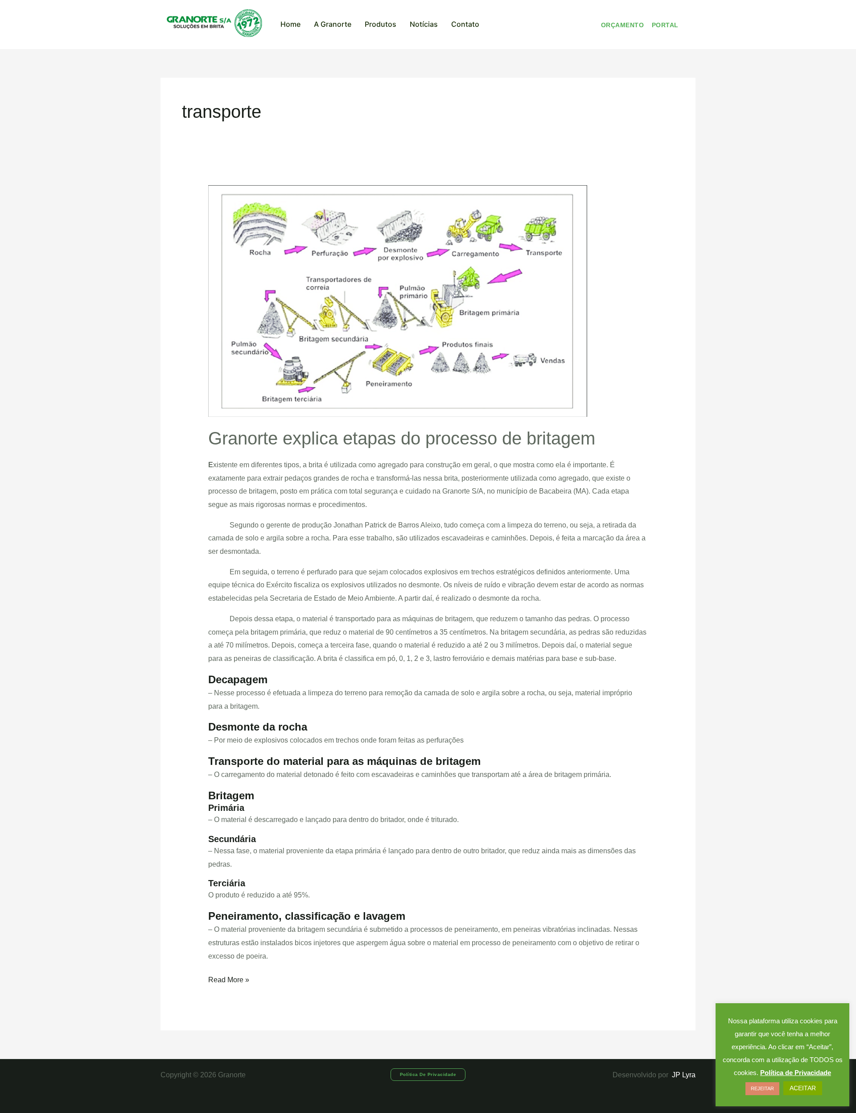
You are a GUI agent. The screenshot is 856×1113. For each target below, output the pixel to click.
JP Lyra (683, 1075)
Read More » (228, 978)
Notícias (424, 24)
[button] (428, 1074)
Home (290, 24)
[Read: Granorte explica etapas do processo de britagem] (397, 300)
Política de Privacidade (795, 1072)
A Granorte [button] (332, 24)
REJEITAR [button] (762, 1088)
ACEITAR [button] (803, 1088)
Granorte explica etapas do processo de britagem (401, 438)
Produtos (380, 24)
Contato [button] (465, 24)
